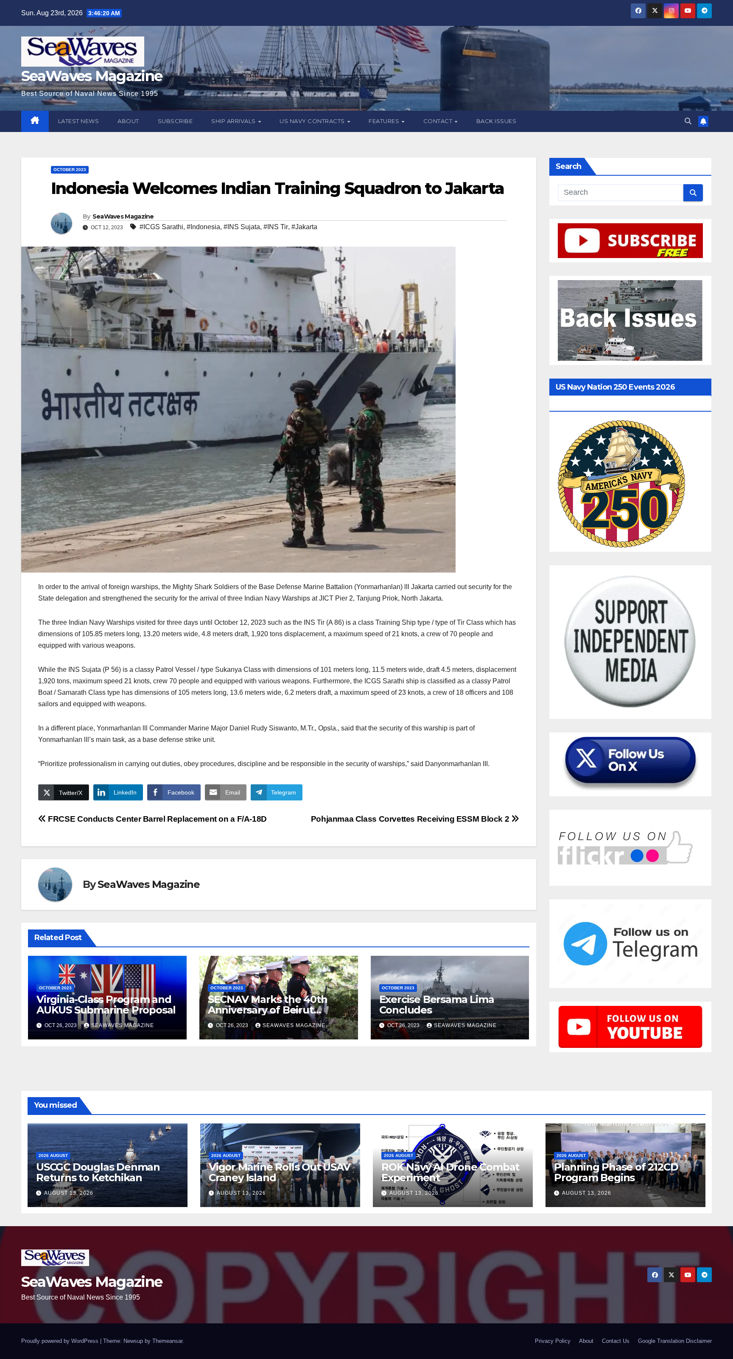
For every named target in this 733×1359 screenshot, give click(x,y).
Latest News (78, 121)
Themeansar (167, 1341)
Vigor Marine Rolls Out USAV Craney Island (279, 1172)
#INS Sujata (242, 226)
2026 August (53, 1155)
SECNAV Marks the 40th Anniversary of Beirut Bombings (267, 1010)
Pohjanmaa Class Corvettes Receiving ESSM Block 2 (411, 818)
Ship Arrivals (234, 121)
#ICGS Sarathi (161, 226)
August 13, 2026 (68, 1193)
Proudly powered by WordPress (60, 1341)
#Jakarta (304, 226)
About (128, 121)
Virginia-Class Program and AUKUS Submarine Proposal (106, 1004)
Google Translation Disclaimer (675, 1341)
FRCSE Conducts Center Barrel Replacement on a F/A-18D (156, 818)
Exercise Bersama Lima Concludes (436, 1004)
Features (385, 121)
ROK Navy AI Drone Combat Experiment (450, 1172)
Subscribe (175, 121)
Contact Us (615, 1341)
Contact (438, 121)
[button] (688, 121)
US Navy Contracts (313, 121)
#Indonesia (203, 226)
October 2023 (69, 169)
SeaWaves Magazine (91, 76)
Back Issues (496, 121)
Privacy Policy (553, 1341)
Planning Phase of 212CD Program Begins (616, 1172)
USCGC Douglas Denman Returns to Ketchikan (98, 1172)
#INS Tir (275, 226)
